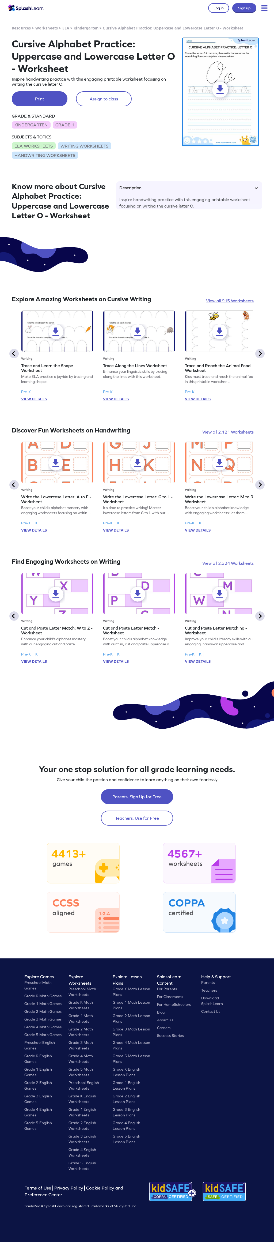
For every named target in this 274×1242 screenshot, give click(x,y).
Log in (219, 8)
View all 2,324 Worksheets (228, 563)
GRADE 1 (64, 124)
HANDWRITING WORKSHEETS (44, 155)
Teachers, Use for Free (137, 818)
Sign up (244, 8)
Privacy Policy (68, 1188)
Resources (21, 28)
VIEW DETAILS (34, 399)
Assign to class (104, 98)
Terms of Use (38, 1188)
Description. (131, 187)
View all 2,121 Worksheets (228, 432)
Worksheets (46, 28)
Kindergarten (86, 28)
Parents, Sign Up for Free (137, 796)
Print (39, 98)
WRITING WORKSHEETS (84, 146)
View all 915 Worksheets (230, 300)
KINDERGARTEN (31, 124)
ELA (65, 28)
